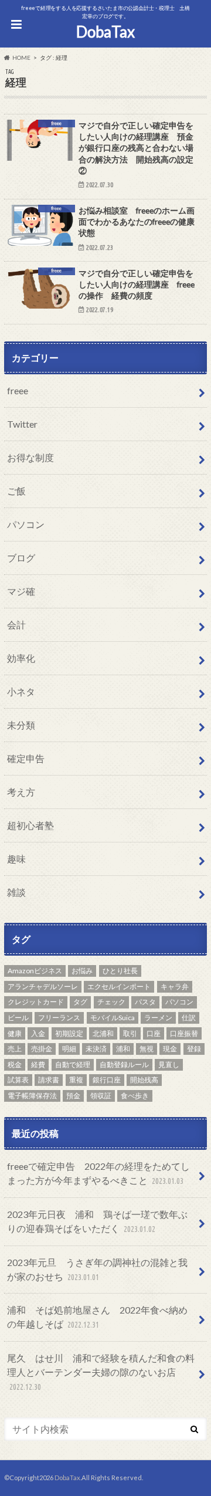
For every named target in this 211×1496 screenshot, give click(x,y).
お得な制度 (30, 457)
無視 (146, 1048)
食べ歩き (135, 1095)
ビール (18, 1017)
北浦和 (103, 1033)
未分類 (21, 724)
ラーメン (158, 1017)
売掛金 (41, 1048)
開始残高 (144, 1079)
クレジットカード (36, 1001)
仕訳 (189, 1017)
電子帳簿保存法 (32, 1095)
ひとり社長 (120, 970)
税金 (15, 1064)
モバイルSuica (112, 1017)
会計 (16, 624)
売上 (15, 1048)
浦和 (123, 1048)
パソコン (26, 524)
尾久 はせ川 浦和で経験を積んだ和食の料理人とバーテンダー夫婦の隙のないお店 (101, 1372)
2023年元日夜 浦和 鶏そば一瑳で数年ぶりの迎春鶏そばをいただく (97, 1221)
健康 (15, 1033)
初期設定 (69, 1033)
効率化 (21, 658)
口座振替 (184, 1033)
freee (17, 390)
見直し (168, 1064)
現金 (170, 1048)
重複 (76, 1079)
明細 (69, 1048)
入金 (38, 1033)
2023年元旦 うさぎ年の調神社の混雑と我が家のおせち (97, 1269)
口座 (154, 1033)
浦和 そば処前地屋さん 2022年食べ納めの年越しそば (97, 1316)
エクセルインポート (119, 986)
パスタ (145, 1001)
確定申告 (26, 758)
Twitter (22, 423)
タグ (80, 1001)
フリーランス (59, 1017)
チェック (111, 1001)
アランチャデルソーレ (43, 986)
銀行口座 (107, 1079)
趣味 (16, 858)
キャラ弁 (175, 986)
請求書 (48, 1079)
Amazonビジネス (35, 970)
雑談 (16, 892)
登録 (194, 1048)
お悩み (82, 970)
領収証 (100, 1095)
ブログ (21, 557)
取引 (130, 1033)
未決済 (96, 1048)
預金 (73, 1095)
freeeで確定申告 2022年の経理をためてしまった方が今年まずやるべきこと (98, 1173)
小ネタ (21, 691)
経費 (38, 1064)
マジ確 (21, 591)
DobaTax (105, 31)
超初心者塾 (30, 825)
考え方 (21, 791)
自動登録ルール (124, 1064)
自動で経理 (72, 1064)
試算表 (18, 1079)
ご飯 (16, 490)
